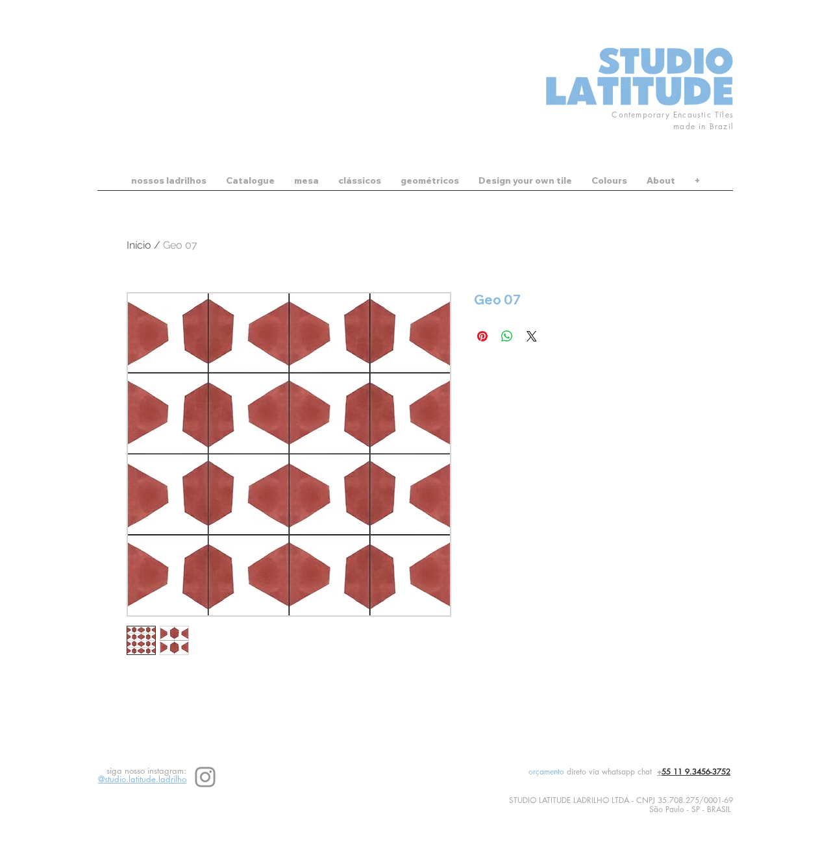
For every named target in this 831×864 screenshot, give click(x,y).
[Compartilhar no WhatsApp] (507, 336)
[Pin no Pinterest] (482, 336)
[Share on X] (532, 336)
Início (139, 245)
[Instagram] (205, 777)
